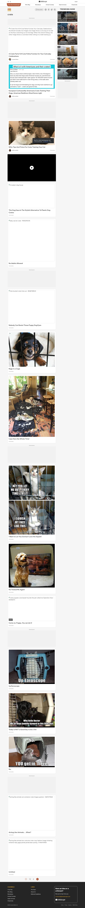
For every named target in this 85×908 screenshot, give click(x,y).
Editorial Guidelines (36, 894)
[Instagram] (45, 9)
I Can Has (10, 889)
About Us (33, 891)
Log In (76, 1)
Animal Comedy (12, 896)
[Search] (10, 2)
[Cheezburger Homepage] (43, 1)
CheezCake (10, 900)
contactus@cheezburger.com (62, 896)
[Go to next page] (37, 879)
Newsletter (40, 9)
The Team (33, 889)
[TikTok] (52, 9)
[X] (55, 9)
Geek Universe (11, 898)
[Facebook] (49, 9)
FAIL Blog (10, 891)
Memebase (10, 894)
